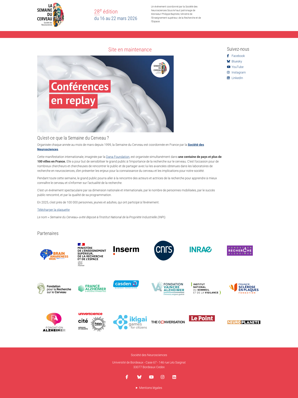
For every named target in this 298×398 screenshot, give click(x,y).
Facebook (238, 56)
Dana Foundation (118, 157)
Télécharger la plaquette (53, 210)
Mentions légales (150, 388)
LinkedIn (237, 78)
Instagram (238, 72)
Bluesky (236, 61)
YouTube (237, 67)
